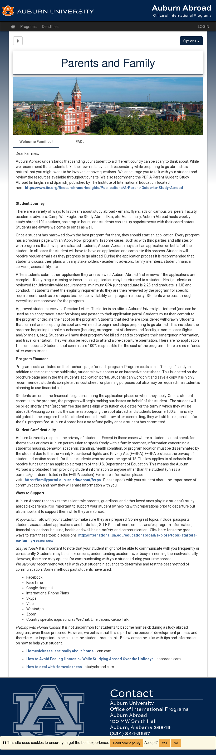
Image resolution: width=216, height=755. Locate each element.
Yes (164, 743)
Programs (28, 26)
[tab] (36, 141)
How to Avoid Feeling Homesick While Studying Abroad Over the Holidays (90, 659)
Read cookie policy (126, 743)
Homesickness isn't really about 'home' (60, 651)
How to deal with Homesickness (54, 667)
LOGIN (203, 26)
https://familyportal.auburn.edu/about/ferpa (63, 480)
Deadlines (50, 26)
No (176, 743)
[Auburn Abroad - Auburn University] (108, 10)
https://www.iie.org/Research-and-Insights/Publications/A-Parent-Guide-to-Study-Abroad (104, 188)
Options (190, 40)
